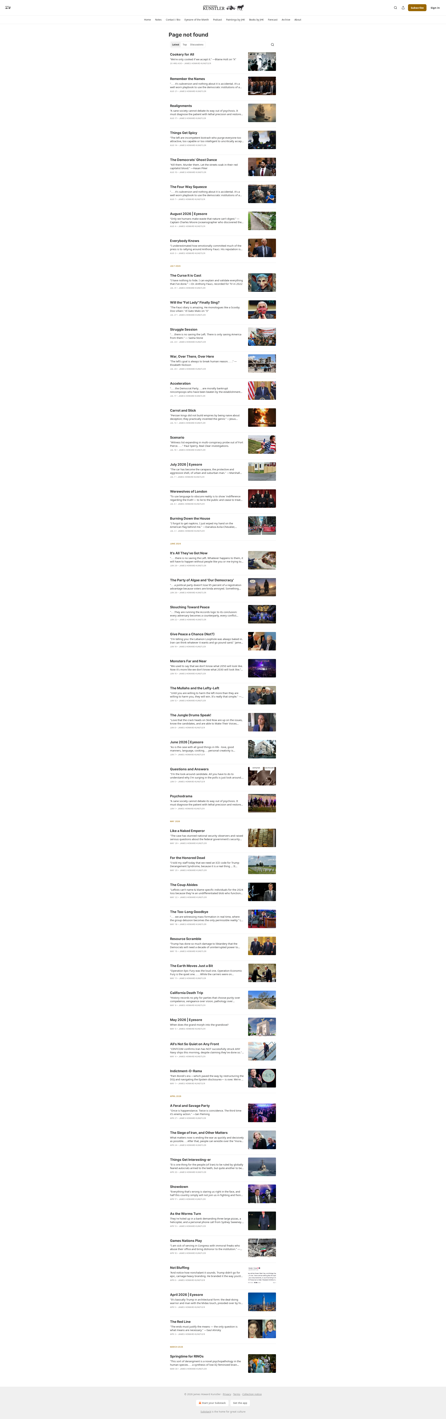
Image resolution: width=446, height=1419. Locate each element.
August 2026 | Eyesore (188, 214)
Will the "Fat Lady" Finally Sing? (195, 302)
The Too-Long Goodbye (189, 912)
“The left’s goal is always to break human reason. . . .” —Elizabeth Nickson (203, 363)
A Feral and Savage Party (190, 1106)
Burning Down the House (190, 518)
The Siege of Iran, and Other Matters (199, 1133)
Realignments (181, 106)
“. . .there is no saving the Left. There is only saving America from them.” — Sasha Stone (205, 336)
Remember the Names (187, 79)
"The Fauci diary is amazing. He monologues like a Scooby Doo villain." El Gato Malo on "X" (205, 309)
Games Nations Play (186, 1241)
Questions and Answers (189, 769)
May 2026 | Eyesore (186, 1020)
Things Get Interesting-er (190, 1160)
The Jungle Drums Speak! (190, 715)
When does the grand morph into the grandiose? (199, 1024)
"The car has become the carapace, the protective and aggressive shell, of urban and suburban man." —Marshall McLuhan (205, 471)
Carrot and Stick (183, 410)
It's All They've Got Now (188, 553)
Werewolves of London (188, 491)
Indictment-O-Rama (186, 1071)
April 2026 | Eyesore (186, 1295)
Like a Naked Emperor (187, 831)
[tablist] (187, 44)
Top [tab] (185, 44)
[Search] (395, 7)
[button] (147, 20)
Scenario (177, 437)
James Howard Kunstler (197, 63)
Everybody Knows (184, 241)
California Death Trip (186, 993)
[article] (223, 61)
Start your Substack (214, 1403)
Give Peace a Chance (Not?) (192, 634)
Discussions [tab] (196, 44)
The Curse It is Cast (185, 275)
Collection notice (252, 1394)
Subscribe (417, 7)
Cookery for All (182, 54)
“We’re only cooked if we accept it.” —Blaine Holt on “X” (203, 59)
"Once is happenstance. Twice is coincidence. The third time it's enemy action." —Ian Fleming (205, 1112)
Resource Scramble (185, 939)
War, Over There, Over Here (192, 356)
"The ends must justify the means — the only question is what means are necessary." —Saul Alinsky (203, 1328)
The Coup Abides (184, 885)
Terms (236, 1394)
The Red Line (180, 1322)
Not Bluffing (179, 1268)
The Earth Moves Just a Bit (191, 966)
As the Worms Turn (185, 1214)
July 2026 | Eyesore (186, 464)
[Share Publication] (403, 7)
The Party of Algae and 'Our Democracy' (202, 580)
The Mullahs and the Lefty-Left (194, 688)
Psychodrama (181, 796)
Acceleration (180, 383)
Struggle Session (183, 329)
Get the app (240, 1403)
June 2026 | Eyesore (186, 742)
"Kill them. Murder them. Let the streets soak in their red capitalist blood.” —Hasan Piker (204, 166)
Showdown (179, 1187)
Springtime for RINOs (187, 1356)
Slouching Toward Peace (190, 607)
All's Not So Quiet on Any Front (194, 1044)
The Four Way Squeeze (188, 187)
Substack (206, 1411)
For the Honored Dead (187, 858)
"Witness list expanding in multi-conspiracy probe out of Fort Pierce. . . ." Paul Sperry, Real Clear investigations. (206, 444)
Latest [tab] (175, 44)
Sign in (435, 7)
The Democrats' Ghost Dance (193, 160)
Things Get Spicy (183, 133)
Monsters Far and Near (188, 661)
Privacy (227, 1394)
